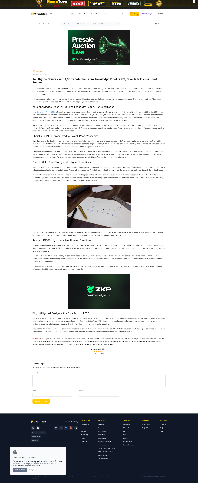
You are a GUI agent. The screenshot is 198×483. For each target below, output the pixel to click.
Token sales (82, 14)
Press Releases (95, 14)
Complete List (85, 424)
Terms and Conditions (38, 433)
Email (81, 390)
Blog (161, 431)
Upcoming (84, 435)
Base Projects (128, 441)
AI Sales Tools (103, 459)
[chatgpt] (56, 428)
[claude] (71, 428)
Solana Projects (128, 445)
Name (34, 390)
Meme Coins (127, 428)
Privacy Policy (36, 437)
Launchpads (102, 428)
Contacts (163, 424)
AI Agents (126, 424)
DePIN (125, 438)
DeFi (124, 435)
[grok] (76, 428)
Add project (115, 14)
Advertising (134, 14)
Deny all (32, 470)
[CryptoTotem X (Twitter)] (33, 428)
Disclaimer (35, 440)
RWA (125, 431)
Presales (83, 428)
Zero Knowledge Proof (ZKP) (43, 112)
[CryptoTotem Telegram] (38, 428)
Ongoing (84, 431)
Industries (101, 435)
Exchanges (102, 438)
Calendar (84, 441)
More (124, 14)
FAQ (161, 428)
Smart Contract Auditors (106, 448)
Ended (83, 438)
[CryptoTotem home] (39, 16)
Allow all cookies (20, 470)
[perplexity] (61, 428)
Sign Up (160, 14)
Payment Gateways (104, 441)
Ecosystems (102, 431)
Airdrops (106, 14)
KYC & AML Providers (105, 452)
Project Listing (147, 428)
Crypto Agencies (104, 445)
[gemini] (66, 428)
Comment (35, 373)
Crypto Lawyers (103, 455)
